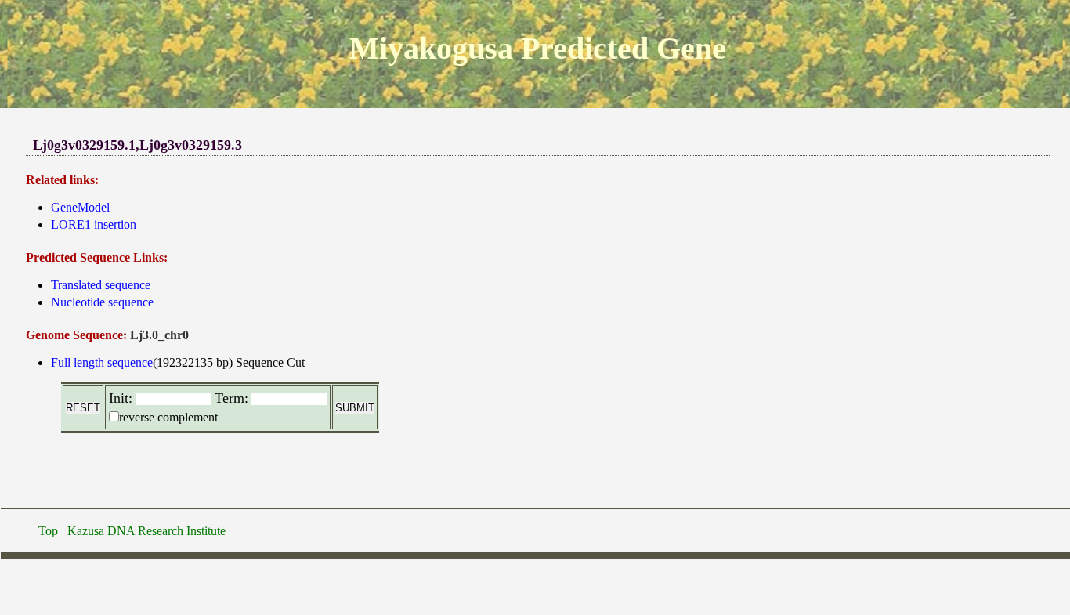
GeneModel (80, 207)
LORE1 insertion (93, 224)
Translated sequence (100, 284)
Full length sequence (102, 362)
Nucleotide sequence (102, 302)
